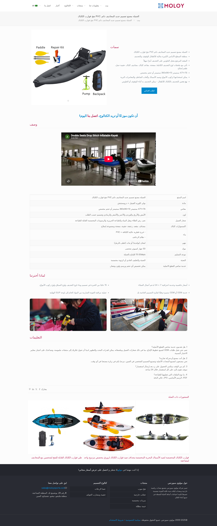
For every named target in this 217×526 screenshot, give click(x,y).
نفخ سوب (142, 489)
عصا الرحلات (100, 489)
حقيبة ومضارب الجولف (96, 494)
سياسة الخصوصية (133, 520)
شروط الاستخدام (116, 520)
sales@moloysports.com (53, 488)
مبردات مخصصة (139, 500)
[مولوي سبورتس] (171, 5)
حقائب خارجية (140, 494)
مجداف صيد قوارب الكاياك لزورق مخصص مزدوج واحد (109, 457)
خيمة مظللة (141, 506)
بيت (138, 20)
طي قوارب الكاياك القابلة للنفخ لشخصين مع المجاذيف (56, 457)
